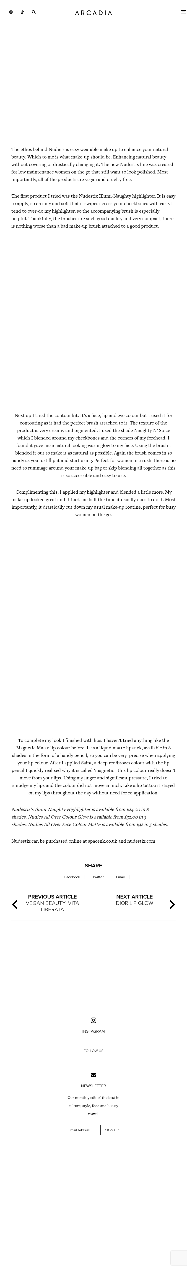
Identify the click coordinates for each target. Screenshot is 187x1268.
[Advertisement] (93, 102)
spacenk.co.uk (103, 841)
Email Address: (79, 1130)
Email (120, 877)
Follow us (93, 1051)
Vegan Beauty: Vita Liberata (52, 903)
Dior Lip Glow (134, 900)
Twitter (98, 877)
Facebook (72, 877)
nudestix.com (141, 841)
